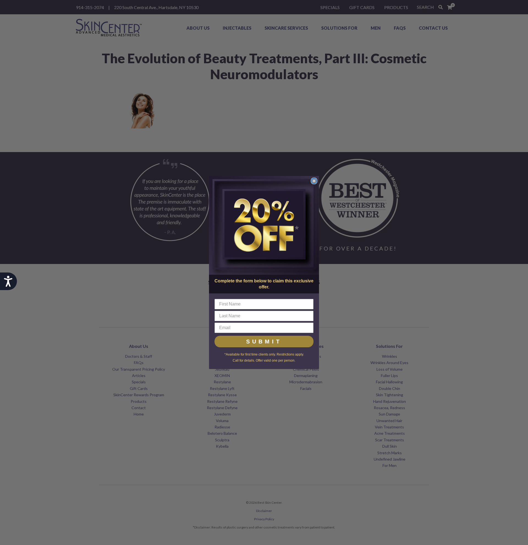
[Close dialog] (314, 181)
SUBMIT (264, 341)
